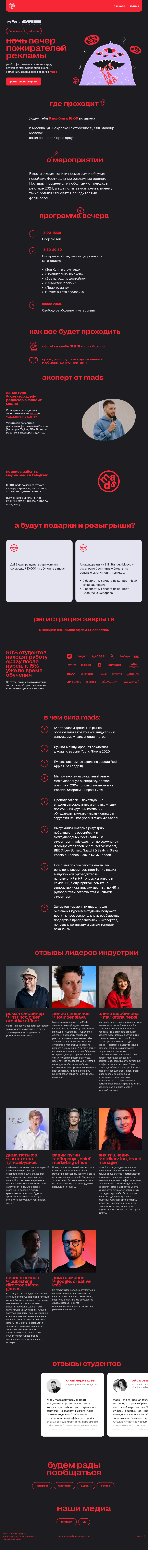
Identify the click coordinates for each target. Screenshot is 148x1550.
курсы (134, 5)
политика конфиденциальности (74, 1536)
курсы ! (86, 1485)
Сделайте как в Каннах (21, 416)
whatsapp (64, 1485)
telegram (42, 1485)
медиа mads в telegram (27, 475)
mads (53, 71)
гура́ (33, 413)
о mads (105, 1485)
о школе (119, 5)
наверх (139, 1536)
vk (84, 1521)
